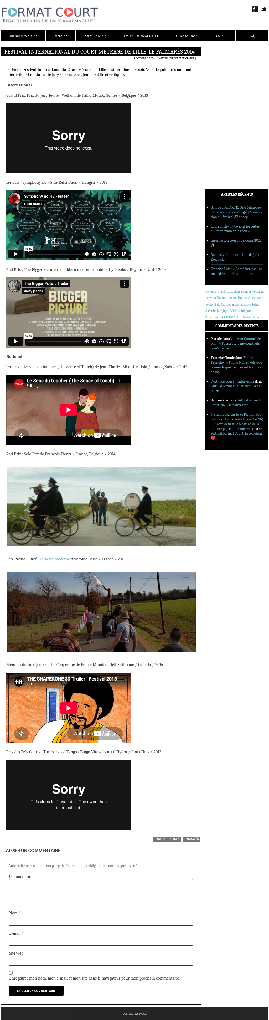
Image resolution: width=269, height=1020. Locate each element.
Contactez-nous (135, 1014)
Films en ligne (186, 36)
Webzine (60, 36)
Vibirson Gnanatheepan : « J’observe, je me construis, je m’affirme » (236, 344)
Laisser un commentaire (175, 58)
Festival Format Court (141, 36)
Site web (16, 953)
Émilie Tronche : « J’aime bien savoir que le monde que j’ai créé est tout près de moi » (237, 365)
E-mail (16, 933)
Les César (257, 298)
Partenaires (222, 84)
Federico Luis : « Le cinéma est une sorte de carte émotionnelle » (236, 271)
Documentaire (227, 298)
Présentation (223, 64)
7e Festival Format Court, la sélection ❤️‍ (236, 433)
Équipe (218, 71)
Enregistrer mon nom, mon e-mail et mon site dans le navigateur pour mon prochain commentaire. (94, 978)
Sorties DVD (221, 135)
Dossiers (219, 114)
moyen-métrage (241, 304)
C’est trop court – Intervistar (232, 381)
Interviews (221, 121)
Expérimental (214, 317)
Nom (14, 913)
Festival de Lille (167, 839)
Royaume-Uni (213, 291)
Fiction (230, 317)
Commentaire (20, 876)
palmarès (192, 839)
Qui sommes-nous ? (23, 36)
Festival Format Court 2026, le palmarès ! (235, 402)
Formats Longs (95, 36)
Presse (217, 77)
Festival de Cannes (218, 304)
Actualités (221, 100)
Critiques (220, 107)
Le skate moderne (55, 559)
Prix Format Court (249, 317)
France (244, 297)
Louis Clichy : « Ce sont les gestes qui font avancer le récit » (235, 228)
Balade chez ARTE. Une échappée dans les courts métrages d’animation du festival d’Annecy (236, 212)
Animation (231, 291)
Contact (221, 36)
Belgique (223, 311)
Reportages (221, 128)
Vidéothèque (240, 310)
